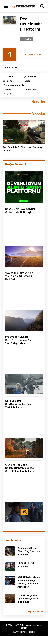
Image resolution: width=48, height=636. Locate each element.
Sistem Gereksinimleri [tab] (14, 85)
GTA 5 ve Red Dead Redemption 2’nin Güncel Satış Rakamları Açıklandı (20, 468)
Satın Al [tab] (8, 94)
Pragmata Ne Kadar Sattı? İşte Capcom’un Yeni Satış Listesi (18, 340)
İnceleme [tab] (31, 76)
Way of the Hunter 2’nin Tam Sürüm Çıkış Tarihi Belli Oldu (19, 276)
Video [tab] (27, 81)
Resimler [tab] (10, 81)
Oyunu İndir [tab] (31, 90)
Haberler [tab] (10, 76)
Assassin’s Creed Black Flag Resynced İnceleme (29, 551)
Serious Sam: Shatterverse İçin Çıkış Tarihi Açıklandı (18, 404)
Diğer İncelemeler (35, 612)
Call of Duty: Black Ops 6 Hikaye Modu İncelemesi (28, 598)
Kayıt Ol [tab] (7, 90)
